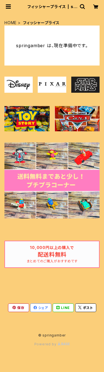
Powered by (46, 344)
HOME (10, 22)
